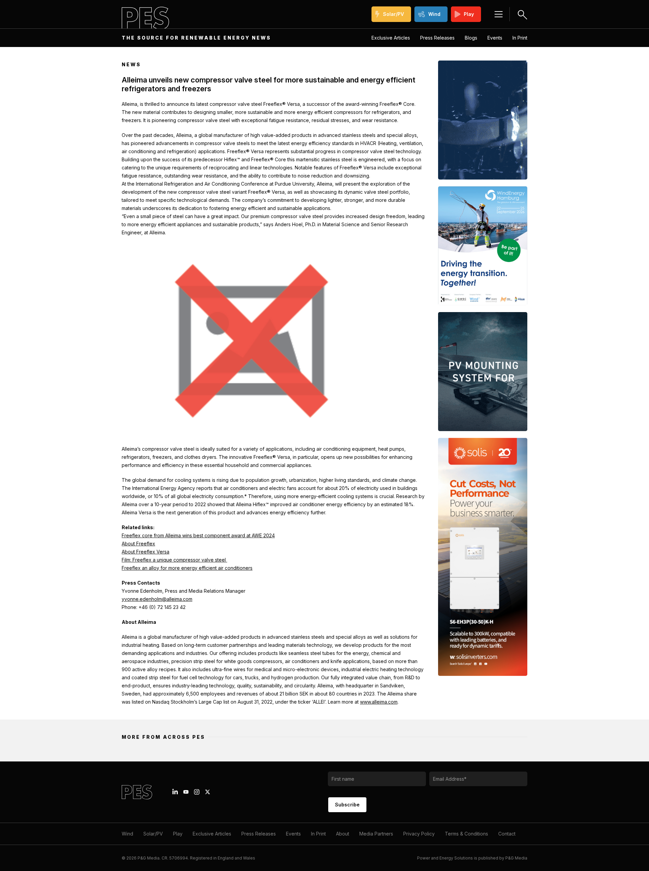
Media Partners (376, 834)
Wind (434, 14)
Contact (506, 834)
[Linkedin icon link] (175, 792)
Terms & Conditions (466, 834)
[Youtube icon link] (186, 792)
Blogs (471, 38)
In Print (519, 38)
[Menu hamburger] (499, 14)
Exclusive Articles (390, 38)
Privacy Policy (419, 834)
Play (469, 14)
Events (494, 38)
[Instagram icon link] (196, 792)
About (342, 834)
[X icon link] (207, 792)
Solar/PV (393, 14)
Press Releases (437, 38)
